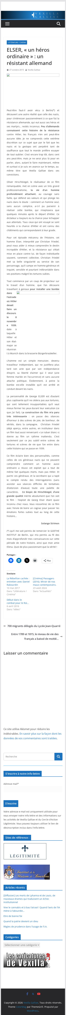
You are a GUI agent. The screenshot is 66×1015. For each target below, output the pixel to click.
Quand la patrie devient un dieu (21, 921)
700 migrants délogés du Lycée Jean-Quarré (33, 626)
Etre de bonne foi (13, 916)
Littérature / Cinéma (17, 42)
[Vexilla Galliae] (33, 13)
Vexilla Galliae (34, 69)
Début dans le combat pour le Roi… (18, 601)
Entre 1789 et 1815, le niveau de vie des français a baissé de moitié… (35, 636)
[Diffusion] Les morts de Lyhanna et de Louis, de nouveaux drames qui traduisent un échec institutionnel (29, 899)
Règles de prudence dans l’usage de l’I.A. (25, 926)
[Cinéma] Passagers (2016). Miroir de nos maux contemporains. (44, 581)
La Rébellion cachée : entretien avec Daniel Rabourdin (18, 581)
